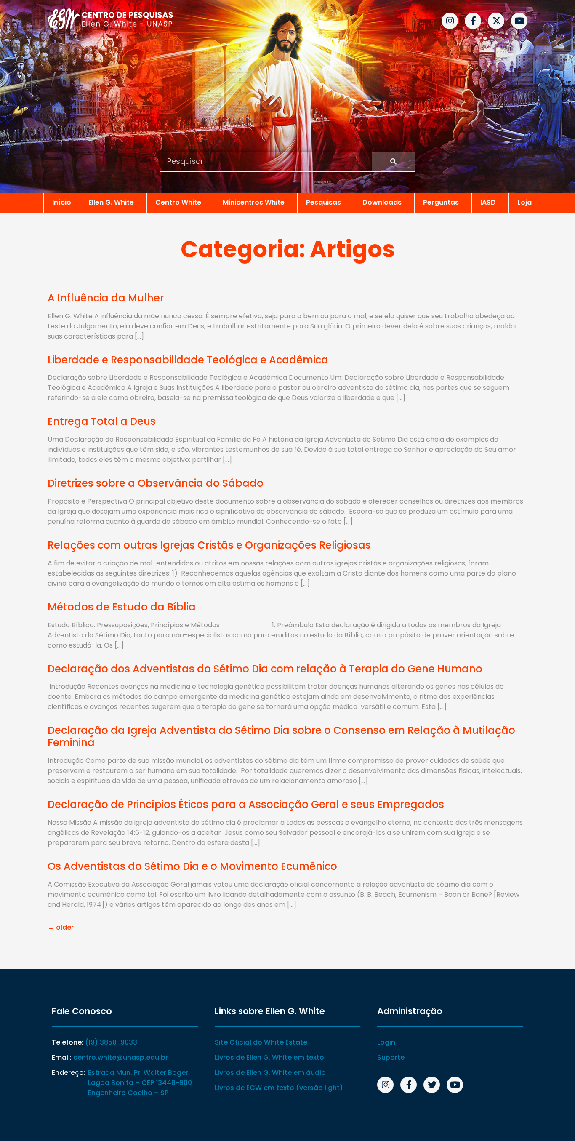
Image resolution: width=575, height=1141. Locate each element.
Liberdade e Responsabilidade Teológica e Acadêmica (188, 360)
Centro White (178, 202)
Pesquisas (323, 202)
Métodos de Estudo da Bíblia (122, 607)
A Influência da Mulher (106, 298)
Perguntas (441, 202)
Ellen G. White (111, 202)
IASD (488, 202)
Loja (524, 202)
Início (61, 202)
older (61, 927)
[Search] (393, 161)
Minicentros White (254, 202)
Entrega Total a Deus (102, 421)
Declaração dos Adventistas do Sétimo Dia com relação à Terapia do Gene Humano (265, 669)
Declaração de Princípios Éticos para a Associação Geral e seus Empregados (246, 804)
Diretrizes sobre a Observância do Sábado (156, 483)
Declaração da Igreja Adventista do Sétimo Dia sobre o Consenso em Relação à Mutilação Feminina (281, 736)
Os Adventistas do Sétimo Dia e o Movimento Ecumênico (192, 866)
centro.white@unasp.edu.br (120, 1057)
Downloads (382, 202)
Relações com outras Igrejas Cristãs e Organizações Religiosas (209, 545)
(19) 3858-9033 (111, 1042)
